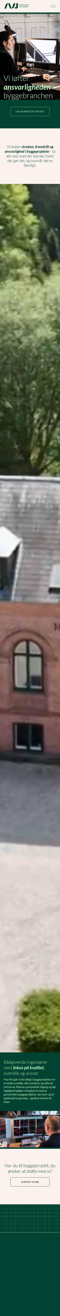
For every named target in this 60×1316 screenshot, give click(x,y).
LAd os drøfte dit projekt (30, 111)
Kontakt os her (30, 1182)
